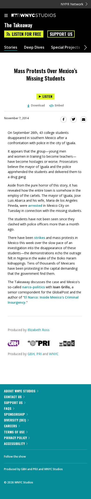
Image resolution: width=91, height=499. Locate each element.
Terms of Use (14, 431)
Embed (59, 105)
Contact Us (13, 396)
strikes (39, 237)
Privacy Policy (15, 437)
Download (38, 105)
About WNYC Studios (19, 390)
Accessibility (14, 443)
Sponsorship (14, 414)
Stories (10, 47)
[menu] (6, 16)
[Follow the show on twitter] (47, 455)
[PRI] (39, 345)
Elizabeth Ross (38, 330)
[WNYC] (66, 345)
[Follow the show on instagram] (59, 455)
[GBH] (13, 345)
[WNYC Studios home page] (39, 16)
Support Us (61, 34)
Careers (10, 425)
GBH (31, 354)
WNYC (54, 354)
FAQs (7, 408)
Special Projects (65, 47)
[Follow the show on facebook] (34, 455)
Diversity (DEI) (15, 420)
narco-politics (33, 287)
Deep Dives (34, 47)
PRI (39, 354)
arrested (35, 205)
